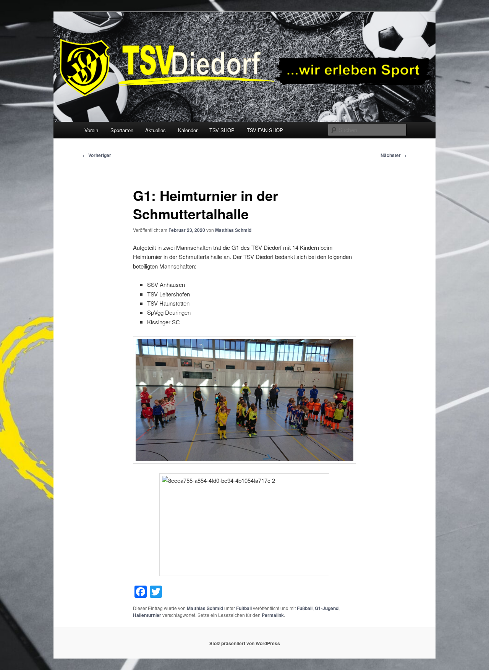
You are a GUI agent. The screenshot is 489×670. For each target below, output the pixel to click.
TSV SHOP (222, 130)
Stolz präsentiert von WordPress (244, 643)
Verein (91, 130)
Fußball (244, 608)
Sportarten (121, 130)
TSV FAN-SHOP (265, 130)
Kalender (188, 130)
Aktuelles (155, 130)
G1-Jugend (326, 608)
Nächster (393, 155)
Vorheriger (97, 155)
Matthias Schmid (233, 230)
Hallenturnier (147, 615)
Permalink (273, 615)
